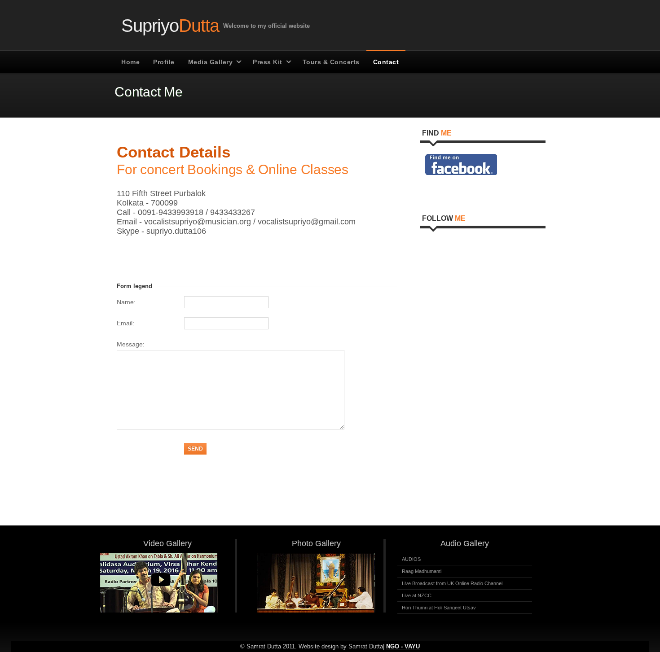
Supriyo (170, 25)
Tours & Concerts (331, 62)
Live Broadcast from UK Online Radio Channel (452, 583)
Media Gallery (210, 62)
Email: (125, 323)
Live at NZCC (416, 595)
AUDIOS (411, 559)
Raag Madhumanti (421, 571)
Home (130, 62)
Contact (386, 62)
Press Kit (267, 62)
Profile (164, 62)
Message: (131, 344)
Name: (126, 302)
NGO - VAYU (403, 646)
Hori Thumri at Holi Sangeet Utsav (439, 607)
